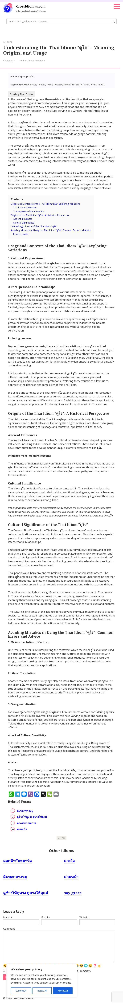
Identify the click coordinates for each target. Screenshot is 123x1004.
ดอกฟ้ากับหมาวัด (26, 823)
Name (7, 917)
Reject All (42, 990)
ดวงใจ (69, 860)
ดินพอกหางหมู (25, 810)
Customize (21, 990)
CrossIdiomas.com (30, 6)
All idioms (7, 41)
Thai (62, 837)
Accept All (63, 990)
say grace (73, 892)
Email (45, 917)
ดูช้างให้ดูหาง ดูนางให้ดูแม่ (32, 817)
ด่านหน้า (22, 829)
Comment (9, 928)
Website (84, 917)
